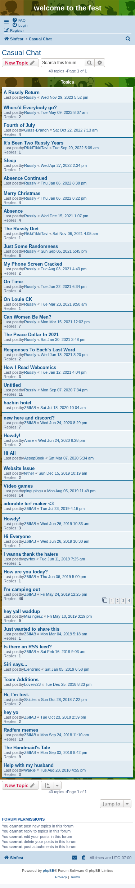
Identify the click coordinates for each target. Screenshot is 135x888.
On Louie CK (18, 299)
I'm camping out (22, 589)
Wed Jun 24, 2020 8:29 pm (63, 423)
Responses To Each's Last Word (39, 349)
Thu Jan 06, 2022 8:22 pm (63, 198)
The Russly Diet (21, 228)
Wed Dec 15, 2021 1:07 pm (64, 216)
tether (29, 473)
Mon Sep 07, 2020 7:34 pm (64, 390)
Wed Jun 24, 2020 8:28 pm (61, 440)
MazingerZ (33, 616)
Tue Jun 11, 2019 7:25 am (62, 559)
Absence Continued (25, 178)
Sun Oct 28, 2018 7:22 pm (64, 699)
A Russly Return (22, 92)
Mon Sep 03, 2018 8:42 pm (63, 752)
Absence (13, 211)
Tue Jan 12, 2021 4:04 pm (63, 372)
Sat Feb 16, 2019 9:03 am (62, 651)
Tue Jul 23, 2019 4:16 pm (62, 508)
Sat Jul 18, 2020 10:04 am (63, 407)
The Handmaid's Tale (27, 747)
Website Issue (19, 468)
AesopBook (34, 458)
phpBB (48, 871)
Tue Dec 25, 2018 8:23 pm (68, 684)
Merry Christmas (22, 193)
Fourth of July (19, 125)
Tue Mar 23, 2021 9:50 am (64, 304)
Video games (18, 486)
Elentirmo (32, 669)
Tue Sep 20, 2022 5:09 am (76, 148)
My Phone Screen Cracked (33, 264)
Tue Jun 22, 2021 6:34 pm (63, 286)
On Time (13, 281)
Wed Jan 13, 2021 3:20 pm (64, 354)
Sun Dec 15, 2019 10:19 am (63, 473)
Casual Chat (21, 53)
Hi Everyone (17, 536)
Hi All (10, 453)
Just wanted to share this (31, 629)
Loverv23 (32, 684)
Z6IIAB (30, 407)
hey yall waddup (22, 611)
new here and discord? (29, 418)
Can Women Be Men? (27, 317)
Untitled (12, 385)
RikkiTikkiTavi (36, 148)
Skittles (30, 699)
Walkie (30, 770)
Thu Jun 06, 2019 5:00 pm (63, 576)
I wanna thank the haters (31, 554)
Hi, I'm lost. (16, 694)
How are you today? (26, 571)
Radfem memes (21, 730)
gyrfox (29, 559)
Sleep (10, 160)
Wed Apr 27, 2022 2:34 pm (64, 165)
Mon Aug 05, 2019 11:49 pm (71, 491)
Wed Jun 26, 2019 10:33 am (64, 523)
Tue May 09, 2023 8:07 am (64, 112)
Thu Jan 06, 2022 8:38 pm (63, 183)
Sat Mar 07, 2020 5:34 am (71, 458)
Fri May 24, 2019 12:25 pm (63, 594)
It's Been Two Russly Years (33, 143)
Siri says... (15, 664)
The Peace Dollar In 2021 (31, 334)
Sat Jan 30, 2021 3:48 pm (63, 339)
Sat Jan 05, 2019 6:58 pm (67, 669)
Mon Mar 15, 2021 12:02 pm (65, 322)
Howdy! (12, 435)
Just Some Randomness (31, 246)
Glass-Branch (36, 130)
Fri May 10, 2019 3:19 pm (69, 616)
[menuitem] (19, 19)
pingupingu (33, 491)
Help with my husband (29, 765)
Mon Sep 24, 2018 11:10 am (64, 735)
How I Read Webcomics (30, 367)
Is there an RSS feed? (28, 646)
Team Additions (21, 679)
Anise (29, 440)
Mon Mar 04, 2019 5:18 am (63, 634)
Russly (30, 97)
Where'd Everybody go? (30, 107)
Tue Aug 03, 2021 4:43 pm (63, 269)
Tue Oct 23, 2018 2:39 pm (63, 717)
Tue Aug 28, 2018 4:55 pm (63, 770)
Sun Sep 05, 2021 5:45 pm (64, 251)
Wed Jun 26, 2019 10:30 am (64, 541)
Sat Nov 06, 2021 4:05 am (75, 233)
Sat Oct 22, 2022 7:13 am (75, 130)
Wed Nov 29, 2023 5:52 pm (64, 97)
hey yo (11, 712)
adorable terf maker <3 (29, 503)
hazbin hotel (17, 402)
